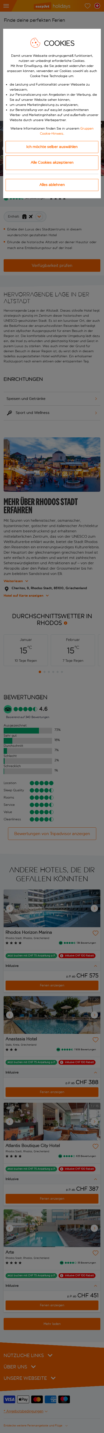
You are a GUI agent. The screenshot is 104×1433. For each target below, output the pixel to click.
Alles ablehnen (52, 184)
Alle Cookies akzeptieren (52, 162)
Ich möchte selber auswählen (52, 146)
